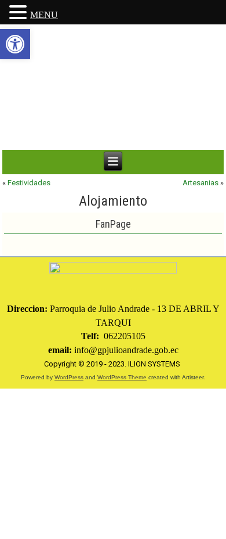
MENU (44, 15)
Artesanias (200, 182)
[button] (15, 44)
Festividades (29, 182)
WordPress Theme (122, 377)
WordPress (68, 377)
